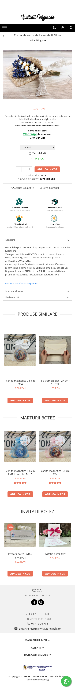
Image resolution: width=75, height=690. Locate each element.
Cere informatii (50, 187)
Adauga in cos (47, 169)
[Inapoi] (2, 36)
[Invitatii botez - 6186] (20, 535)
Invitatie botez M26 (55, 554)
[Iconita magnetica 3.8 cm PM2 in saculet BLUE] (20, 446)
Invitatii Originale (37, 40)
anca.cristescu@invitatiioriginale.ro (39, 628)
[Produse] (5, 28)
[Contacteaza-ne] (54, 27)
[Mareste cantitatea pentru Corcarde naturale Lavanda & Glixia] (29, 169)
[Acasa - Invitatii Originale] (37, 17)
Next (69, 78)
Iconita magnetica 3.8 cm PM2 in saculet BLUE (20, 472)
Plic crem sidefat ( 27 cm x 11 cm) (55, 382)
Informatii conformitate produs (21, 283)
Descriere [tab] (10, 239)
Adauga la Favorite (24, 187)
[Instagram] (41, 602)
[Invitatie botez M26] (55, 535)
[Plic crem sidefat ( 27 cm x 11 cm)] (55, 350)
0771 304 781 (39, 623)
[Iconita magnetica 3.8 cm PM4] (20, 350)
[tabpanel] (37, 74)
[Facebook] (34, 602)
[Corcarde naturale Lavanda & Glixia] (37, 74)
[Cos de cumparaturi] (63, 27)
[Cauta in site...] (71, 27)
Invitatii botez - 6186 (20, 554)
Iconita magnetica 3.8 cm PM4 (20, 382)
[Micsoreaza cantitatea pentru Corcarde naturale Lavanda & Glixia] (18, 169)
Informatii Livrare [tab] (14, 291)
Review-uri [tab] (12, 297)
